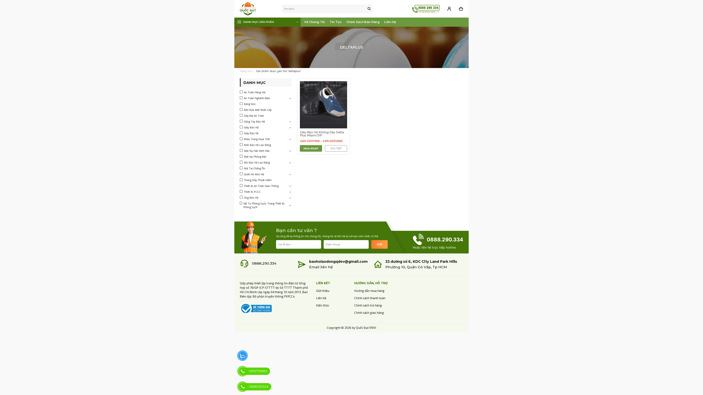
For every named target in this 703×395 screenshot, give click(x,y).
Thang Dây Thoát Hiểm (258, 180)
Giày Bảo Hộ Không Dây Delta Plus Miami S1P (322, 134)
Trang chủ (246, 71)
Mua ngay (311, 148)
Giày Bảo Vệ (251, 133)
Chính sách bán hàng (363, 22)
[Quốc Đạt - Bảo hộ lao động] (258, 9)
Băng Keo (250, 104)
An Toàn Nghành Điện (257, 98)
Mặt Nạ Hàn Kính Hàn (257, 151)
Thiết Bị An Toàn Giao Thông (261, 186)
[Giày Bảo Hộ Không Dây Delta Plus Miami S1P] (323, 104)
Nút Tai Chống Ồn (254, 168)
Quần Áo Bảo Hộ (254, 174)
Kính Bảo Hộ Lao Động (257, 145)
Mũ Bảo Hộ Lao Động (257, 162)
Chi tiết (336, 148)
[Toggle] (290, 98)
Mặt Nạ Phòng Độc (255, 156)
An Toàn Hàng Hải (254, 92)
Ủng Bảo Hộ (251, 197)
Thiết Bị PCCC (252, 191)
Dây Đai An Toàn (254, 115)
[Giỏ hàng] (461, 9)
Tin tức (336, 22)
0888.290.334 (264, 263)
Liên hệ (390, 22)
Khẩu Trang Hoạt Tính (257, 139)
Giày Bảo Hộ (251, 127)
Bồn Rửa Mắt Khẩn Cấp (258, 110)
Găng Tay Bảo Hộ (254, 121)
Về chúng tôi (314, 22)
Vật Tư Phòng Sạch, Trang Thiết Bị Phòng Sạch (263, 205)
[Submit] (369, 9)
